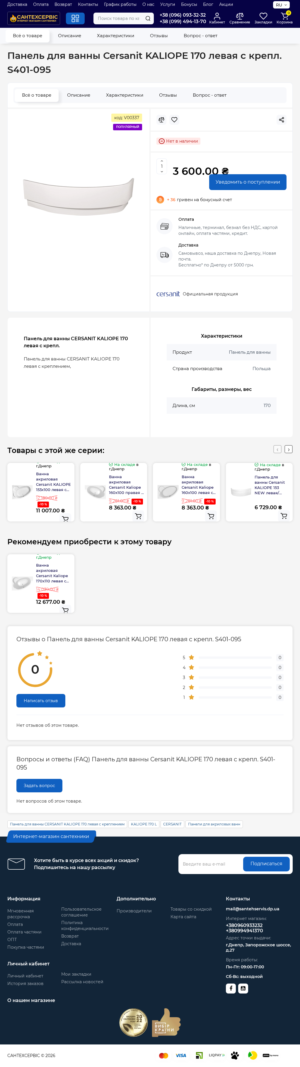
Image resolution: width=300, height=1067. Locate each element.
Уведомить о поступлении (248, 182)
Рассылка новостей (82, 981)
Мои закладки (76, 974)
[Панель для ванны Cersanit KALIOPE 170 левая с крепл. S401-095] (78, 197)
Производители (134, 911)
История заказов (25, 983)
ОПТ (12, 939)
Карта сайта (183, 916)
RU (279, 5)
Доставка (17, 4)
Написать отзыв (41, 700)
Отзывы (159, 35)
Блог (208, 4)
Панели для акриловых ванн (214, 824)
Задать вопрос (39, 785)
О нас (148, 4)
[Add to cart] (65, 519)
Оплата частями (24, 932)
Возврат (63, 4)
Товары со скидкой (191, 909)
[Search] (148, 18)
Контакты (88, 4)
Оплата (41, 4)
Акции (226, 4)
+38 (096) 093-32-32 (183, 15)
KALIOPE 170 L (144, 824)
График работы (120, 4)
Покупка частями (25, 947)
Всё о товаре (27, 35)
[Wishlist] (174, 120)
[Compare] (161, 120)
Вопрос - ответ (200, 35)
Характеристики (115, 35)
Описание (69, 35)
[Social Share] (282, 120)
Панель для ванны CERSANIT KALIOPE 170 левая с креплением (67, 824)
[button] (277, 449)
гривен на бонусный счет (199, 199)
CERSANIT (172, 824)
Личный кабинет (25, 976)
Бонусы (189, 4)
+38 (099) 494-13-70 (183, 21)
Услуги (167, 4)
